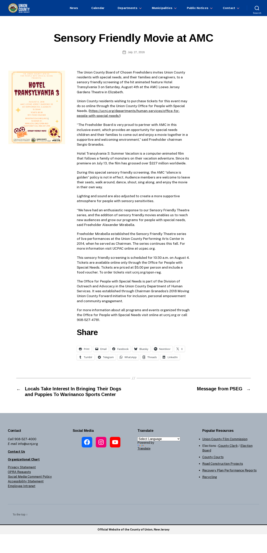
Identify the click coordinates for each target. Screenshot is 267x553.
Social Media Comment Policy (30, 477)
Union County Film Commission (224, 439)
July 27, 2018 (136, 52)
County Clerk (228, 446)
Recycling (209, 477)
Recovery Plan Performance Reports (229, 470)
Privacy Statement (22, 467)
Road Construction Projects (222, 464)
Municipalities (162, 8)
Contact (229, 8)
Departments (127, 8)
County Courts (213, 457)
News (74, 8)
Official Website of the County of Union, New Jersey (133, 529)
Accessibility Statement (26, 481)
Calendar (97, 8)
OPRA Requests (19, 472)
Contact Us (16, 452)
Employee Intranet (21, 486)
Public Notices (197, 8)
